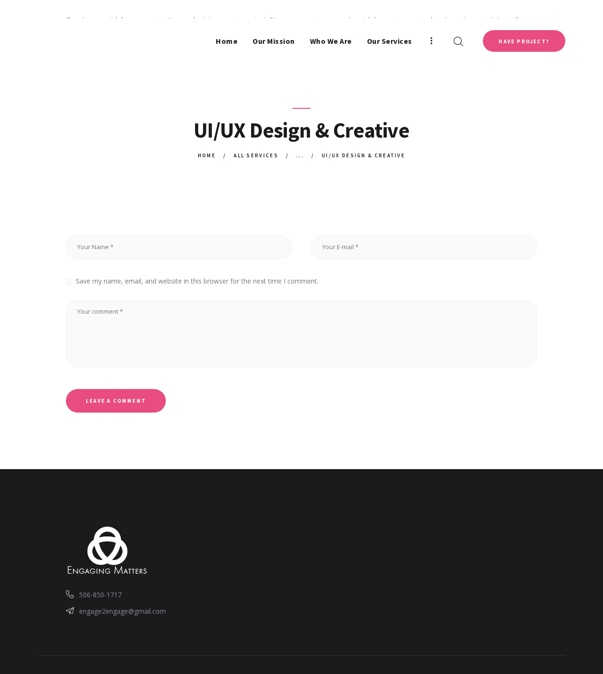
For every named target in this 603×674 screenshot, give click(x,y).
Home (207, 155)
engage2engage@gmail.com (122, 611)
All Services (256, 155)
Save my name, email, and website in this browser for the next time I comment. (197, 280)
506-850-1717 (100, 594)
